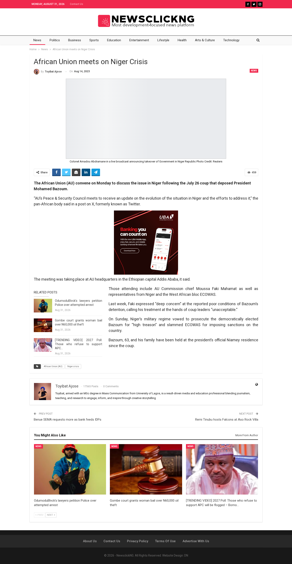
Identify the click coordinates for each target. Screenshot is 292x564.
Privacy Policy (137, 541)
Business (74, 40)
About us (90, 541)
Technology (231, 40)
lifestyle (163, 40)
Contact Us (76, 4)
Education (114, 40)
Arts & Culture (205, 40)
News (37, 40)
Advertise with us (196, 541)
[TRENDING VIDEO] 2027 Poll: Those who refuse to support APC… (78, 344)
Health (182, 40)
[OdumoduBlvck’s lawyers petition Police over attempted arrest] (43, 305)
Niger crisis (73, 366)
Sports (94, 40)
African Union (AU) (53, 366)
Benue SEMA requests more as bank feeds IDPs (67, 419)
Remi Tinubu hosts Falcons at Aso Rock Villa (226, 419)
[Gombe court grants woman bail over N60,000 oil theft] (43, 325)
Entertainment (139, 40)
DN (186, 555)
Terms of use (165, 541)
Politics (55, 40)
